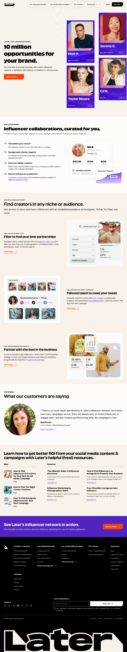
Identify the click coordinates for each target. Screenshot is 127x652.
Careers (16, 582)
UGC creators (98, 298)
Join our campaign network (97, 551)
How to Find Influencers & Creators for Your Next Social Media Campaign (24, 475)
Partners (16, 590)
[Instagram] (5, 606)
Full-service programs (20, 551)
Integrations (65, 558)
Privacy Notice (108, 618)
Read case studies (46, 429)
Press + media (18, 586)
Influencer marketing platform (23, 554)
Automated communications (18, 177)
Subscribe (106, 604)
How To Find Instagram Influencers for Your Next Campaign (24, 500)
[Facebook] (31, 606)
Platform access (42, 554)
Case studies (115, 558)
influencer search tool (45, 241)
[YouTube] (18, 606)
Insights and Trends (117, 554)
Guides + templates (117, 562)
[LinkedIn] (14, 606)
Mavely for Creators (20, 562)
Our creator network (44, 558)
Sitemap (93, 618)
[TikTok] (9, 606)
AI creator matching (20, 565)
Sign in (108, 4)
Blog (112, 551)
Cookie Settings (118, 618)
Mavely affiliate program (96, 554)
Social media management (22, 558)
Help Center (114, 569)
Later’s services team (36, 360)
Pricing (64, 554)
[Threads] (22, 606)
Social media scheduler (69, 551)
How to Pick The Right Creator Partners (24, 488)
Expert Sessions (115, 565)
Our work (40, 562)
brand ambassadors (96, 301)
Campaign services (43, 551)
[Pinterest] (27, 606)
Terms (100, 618)
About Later (17, 579)
